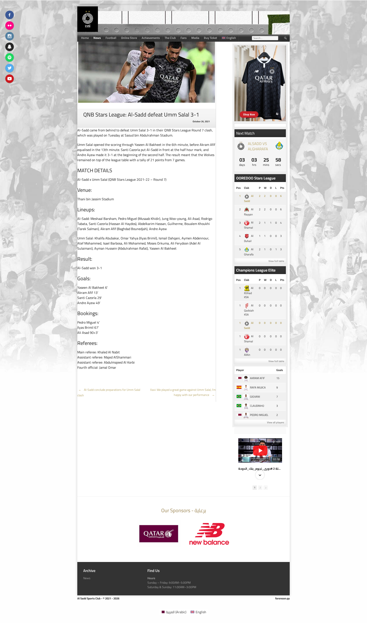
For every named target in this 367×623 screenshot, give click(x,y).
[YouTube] (9, 78)
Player (240, 370)
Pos (238, 187)
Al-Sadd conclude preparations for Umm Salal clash (108, 392)
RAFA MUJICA (258, 387)
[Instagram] (9, 36)
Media (195, 38)
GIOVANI (255, 396)
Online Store (129, 38)
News (97, 38)
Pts (282, 187)
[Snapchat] (9, 47)
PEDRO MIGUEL (259, 414)
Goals (279, 370)
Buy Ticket (210, 38)
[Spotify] (9, 57)
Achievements (151, 38)
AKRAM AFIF (257, 378)
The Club (170, 38)
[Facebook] (9, 15)
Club (246, 187)
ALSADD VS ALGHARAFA (258, 146)
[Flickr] (9, 25)
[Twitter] (9, 68)
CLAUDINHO (257, 405)
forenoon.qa (282, 598)
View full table (276, 261)
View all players (275, 422)
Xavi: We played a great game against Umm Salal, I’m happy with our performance (183, 392)
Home (85, 38)
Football (111, 38)
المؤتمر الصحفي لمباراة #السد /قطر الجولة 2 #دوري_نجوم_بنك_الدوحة (260, 469)
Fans (184, 38)
